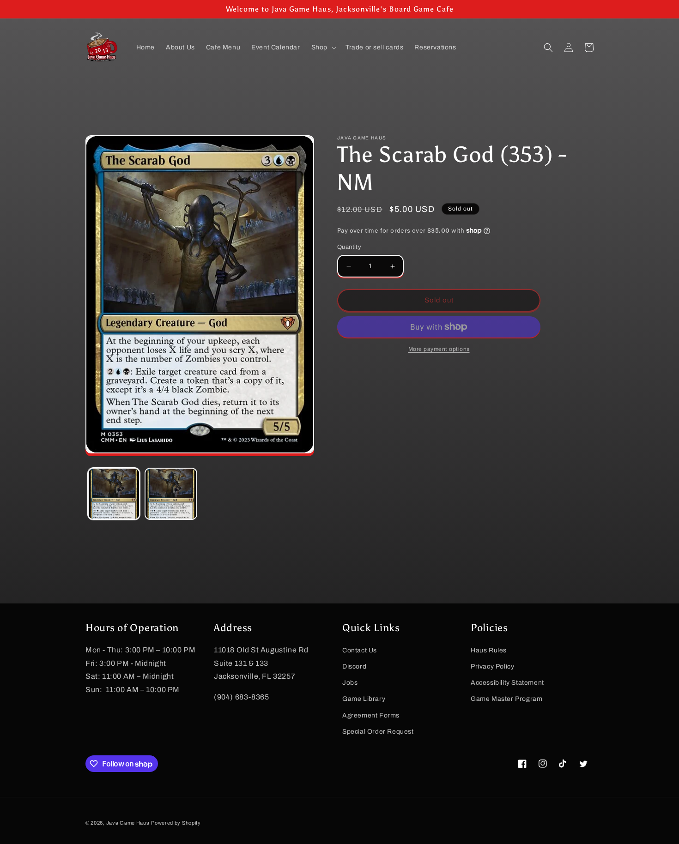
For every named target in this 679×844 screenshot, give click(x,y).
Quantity (349, 247)
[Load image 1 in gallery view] (114, 494)
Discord (354, 666)
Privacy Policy (492, 666)
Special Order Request (378, 731)
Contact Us (359, 650)
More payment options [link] (439, 349)
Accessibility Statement (507, 682)
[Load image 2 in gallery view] (171, 494)
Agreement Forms (371, 715)
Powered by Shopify (176, 823)
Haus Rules (489, 650)
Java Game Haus (128, 823)
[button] (323, 47)
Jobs (350, 682)
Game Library (363, 698)
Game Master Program (506, 698)
